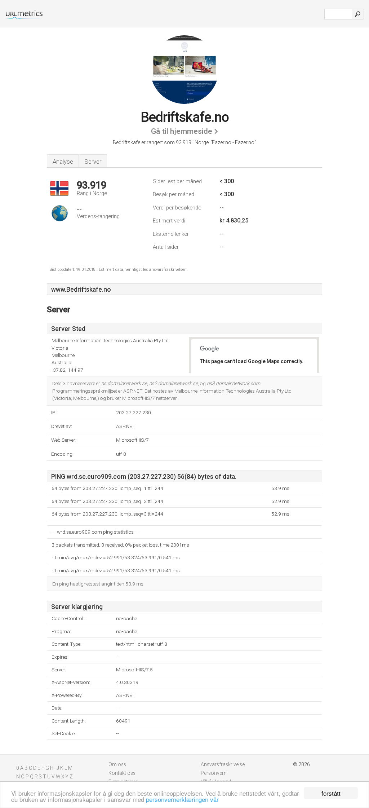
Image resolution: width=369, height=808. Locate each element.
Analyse (63, 161)
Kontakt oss (121, 773)
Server (92, 161)
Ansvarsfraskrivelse (223, 764)
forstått (331, 793)
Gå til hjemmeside (181, 131)
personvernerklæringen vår (182, 799)
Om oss (117, 764)
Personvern (214, 773)
